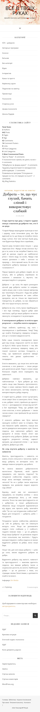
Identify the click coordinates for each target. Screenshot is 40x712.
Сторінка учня (8, 104)
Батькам (5, 58)
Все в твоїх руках (20, 10)
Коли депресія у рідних (11, 650)
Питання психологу (16, 702)
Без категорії (7, 63)
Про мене (5, 702)
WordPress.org (8, 684)
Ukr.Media (14, 580)
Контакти (27, 702)
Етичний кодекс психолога (13, 639)
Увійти (5, 669)
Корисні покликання (24, 700)
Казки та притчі (8, 78)
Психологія (6, 99)
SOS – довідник (8, 43)
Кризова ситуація (9, 634)
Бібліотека (12, 700)
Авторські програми (10, 48)
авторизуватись (8, 606)
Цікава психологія (9, 109)
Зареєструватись (9, 664)
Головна (5, 700)
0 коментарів (32, 587)
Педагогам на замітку (10, 88)
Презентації (7, 94)
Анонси (5, 53)
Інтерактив (6, 73)
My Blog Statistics (9, 181)
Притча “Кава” (8, 157)
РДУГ (4, 629)
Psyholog (8, 587)
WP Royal (25, 708)
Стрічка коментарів (10, 679)
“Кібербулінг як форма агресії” (14, 165)
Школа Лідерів (8, 114)
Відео (4, 68)
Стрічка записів (8, 674)
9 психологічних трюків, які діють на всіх (19, 159)
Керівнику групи (9, 83)
